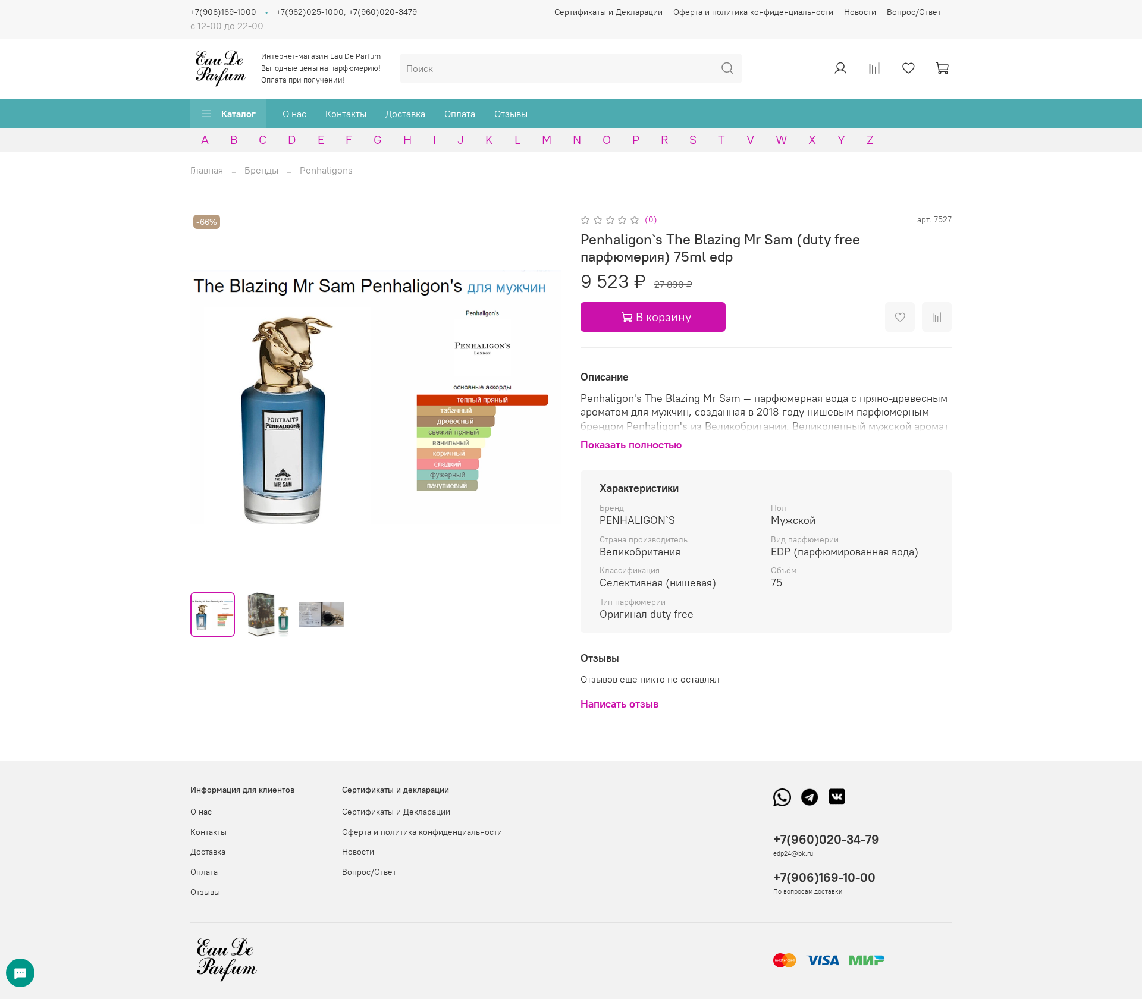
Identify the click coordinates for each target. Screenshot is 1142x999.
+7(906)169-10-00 (824, 877)
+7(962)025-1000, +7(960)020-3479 (346, 12)
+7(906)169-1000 (223, 12)
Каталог (238, 114)
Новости (860, 12)
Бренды (261, 170)
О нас (294, 114)
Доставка (405, 114)
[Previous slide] (209, 397)
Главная (206, 170)
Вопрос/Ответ (914, 12)
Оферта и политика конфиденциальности (753, 12)
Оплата (459, 114)
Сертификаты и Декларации (608, 12)
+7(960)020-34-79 (826, 839)
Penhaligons (326, 170)
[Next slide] (542, 397)
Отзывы (511, 114)
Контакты (345, 114)
